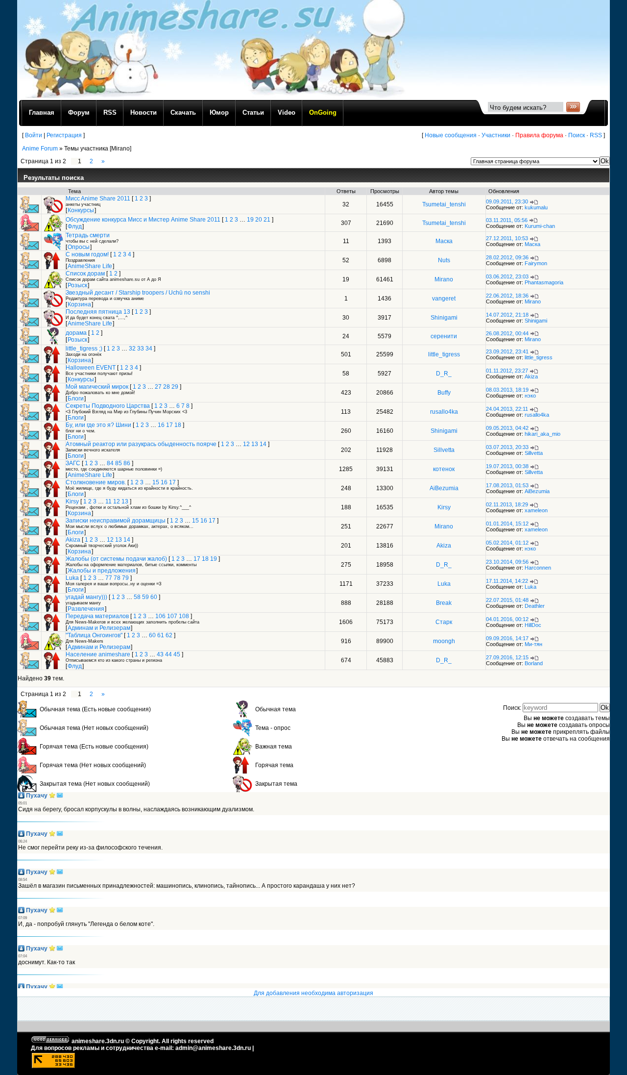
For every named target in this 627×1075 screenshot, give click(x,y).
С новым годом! (87, 254)
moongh (444, 641)
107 (172, 616)
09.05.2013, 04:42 (507, 428)
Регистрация (64, 135)
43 (160, 654)
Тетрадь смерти (88, 235)
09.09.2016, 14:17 (507, 638)
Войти (33, 135)
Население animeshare (98, 654)
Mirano (443, 279)
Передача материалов (97, 616)
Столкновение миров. (96, 482)
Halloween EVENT (91, 367)
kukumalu (536, 207)
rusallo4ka (444, 411)
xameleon (536, 510)
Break (444, 603)
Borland (534, 663)
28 (166, 386)
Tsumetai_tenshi (444, 204)
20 (258, 219)
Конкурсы (81, 210)
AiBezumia (444, 488)
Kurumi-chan (540, 226)
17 (169, 425)
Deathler (535, 606)
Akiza (531, 376)
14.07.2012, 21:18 (507, 315)
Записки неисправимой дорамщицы (116, 520)
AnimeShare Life (90, 266)
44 (168, 654)
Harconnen (538, 568)
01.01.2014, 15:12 (507, 523)
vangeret (444, 298)
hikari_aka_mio (542, 434)
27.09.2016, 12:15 (507, 657)
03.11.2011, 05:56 (507, 220)
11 (108, 501)
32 (132, 348)
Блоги (76, 398)
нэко (530, 396)
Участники (496, 135)
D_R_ (444, 373)
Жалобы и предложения (102, 570)
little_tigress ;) (84, 348)
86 (126, 463)
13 (254, 444)
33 (140, 348)
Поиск (576, 135)
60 (153, 597)
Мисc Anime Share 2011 (98, 198)
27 (158, 386)
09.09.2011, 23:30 (507, 201)
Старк (443, 622)
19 (250, 219)
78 (117, 578)
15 (155, 482)
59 (145, 597)
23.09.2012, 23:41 (507, 351)
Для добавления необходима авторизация (313, 993)
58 (137, 597)
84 (110, 463)
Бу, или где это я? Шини (98, 425)
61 (160, 635)
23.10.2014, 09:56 (507, 562)
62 (169, 635)
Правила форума (539, 135)
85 (118, 463)
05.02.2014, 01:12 (507, 543)
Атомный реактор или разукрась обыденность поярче (141, 444)
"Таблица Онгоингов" (94, 635)
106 (160, 616)
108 (184, 616)
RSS (596, 135)
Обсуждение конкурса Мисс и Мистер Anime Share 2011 (143, 219)
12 (246, 444)
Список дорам (85, 273)
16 (161, 425)
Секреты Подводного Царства (108, 405)
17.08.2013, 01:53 (507, 485)
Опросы (79, 247)
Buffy (444, 392)
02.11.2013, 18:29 (507, 504)
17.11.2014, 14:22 (507, 581)
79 (125, 578)
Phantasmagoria (544, 282)
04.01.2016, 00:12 (507, 619)
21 (267, 219)
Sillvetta (444, 450)
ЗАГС (73, 463)
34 (148, 348)
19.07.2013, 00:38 (507, 466)
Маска (444, 241)
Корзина (79, 304)
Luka (72, 578)
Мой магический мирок (97, 386)
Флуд (75, 226)
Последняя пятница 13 (98, 311)
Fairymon (536, 263)
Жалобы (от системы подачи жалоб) (116, 558)
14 (263, 444)
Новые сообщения (451, 135)
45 (176, 654)
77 (108, 578)
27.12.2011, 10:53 (507, 238)
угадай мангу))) (86, 597)
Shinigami (444, 317)
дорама (76, 332)
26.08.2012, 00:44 (507, 333)
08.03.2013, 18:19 (507, 390)
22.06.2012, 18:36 (507, 296)
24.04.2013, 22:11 (507, 409)
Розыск (77, 285)
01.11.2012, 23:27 (507, 371)
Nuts (444, 260)
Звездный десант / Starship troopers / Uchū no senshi (138, 292)
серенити (444, 336)
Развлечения (86, 608)
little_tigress (444, 354)
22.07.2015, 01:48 (507, 600)
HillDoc (533, 625)
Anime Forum (40, 148)
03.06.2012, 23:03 (507, 276)
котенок (444, 469)
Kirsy (72, 501)
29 (174, 386)
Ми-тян (533, 644)
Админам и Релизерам (99, 628)
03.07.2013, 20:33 (507, 447)
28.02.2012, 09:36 (507, 257)
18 (177, 425)
